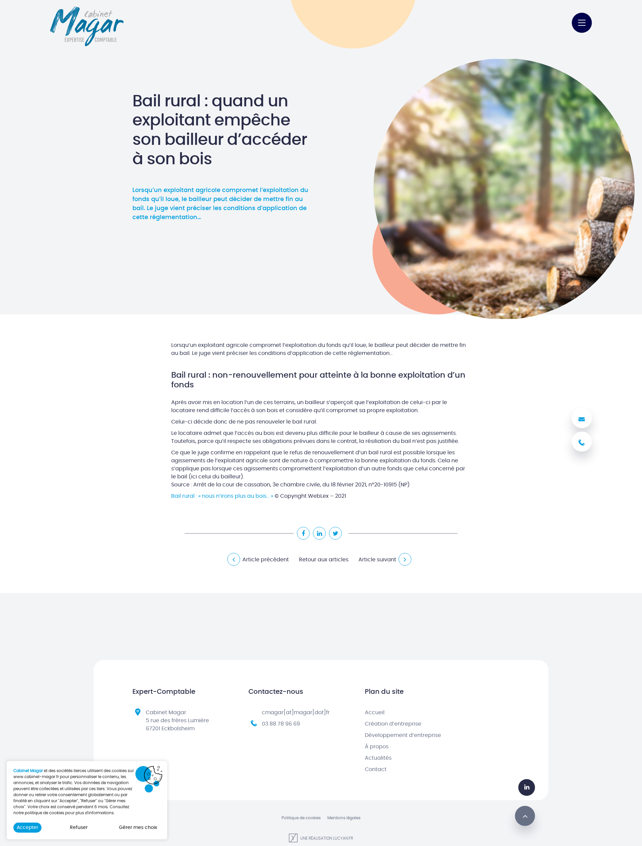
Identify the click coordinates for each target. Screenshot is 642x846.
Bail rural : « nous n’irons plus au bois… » (222, 496)
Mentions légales (343, 818)
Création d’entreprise (393, 724)
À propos (377, 746)
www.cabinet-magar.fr (36, 777)
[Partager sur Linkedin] (319, 533)
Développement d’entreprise (403, 735)
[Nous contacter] (582, 418)
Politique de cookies (301, 818)
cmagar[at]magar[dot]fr (296, 712)
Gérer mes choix (138, 827)
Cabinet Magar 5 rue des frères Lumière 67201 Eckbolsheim (177, 720)
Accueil (375, 712)
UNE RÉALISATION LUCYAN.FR (326, 838)
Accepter (27, 827)
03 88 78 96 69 (281, 724)
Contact (376, 769)
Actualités (378, 758)
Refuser (79, 827)
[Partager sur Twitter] (335, 533)
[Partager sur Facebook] (303, 533)
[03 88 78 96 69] (582, 442)
